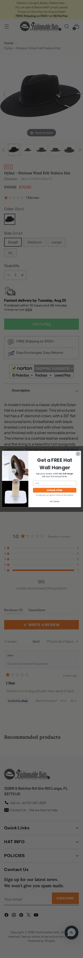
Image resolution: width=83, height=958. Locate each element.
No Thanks (54, 501)
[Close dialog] (78, 454)
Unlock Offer (54, 490)
